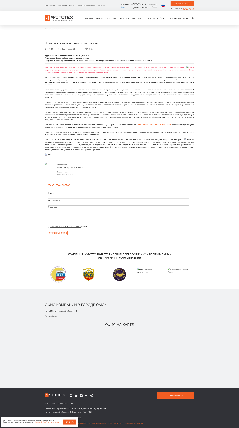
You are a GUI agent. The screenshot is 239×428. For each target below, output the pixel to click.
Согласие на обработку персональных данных (88, 423)
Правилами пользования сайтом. (20, 424)
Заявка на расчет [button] (175, 395)
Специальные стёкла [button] (154, 18)
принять (69, 422)
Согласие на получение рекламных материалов (124, 423)
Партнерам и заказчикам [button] (86, 5)
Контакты (101, 5)
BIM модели (62, 5)
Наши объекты (50, 5)
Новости (72, 5)
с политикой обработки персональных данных (65, 226)
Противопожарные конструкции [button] (100, 18)
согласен (68, 226)
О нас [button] (185, 18)
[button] (165, 6)
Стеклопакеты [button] (174, 18)
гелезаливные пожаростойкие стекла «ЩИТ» (155, 125)
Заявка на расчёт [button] (182, 4)
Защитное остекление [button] (130, 18)
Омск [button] (122, 7)
